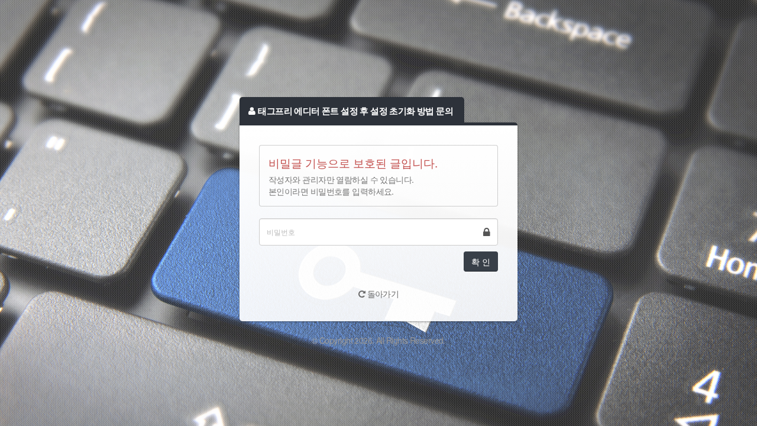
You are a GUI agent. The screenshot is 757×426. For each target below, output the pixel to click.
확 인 (480, 261)
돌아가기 (382, 293)
